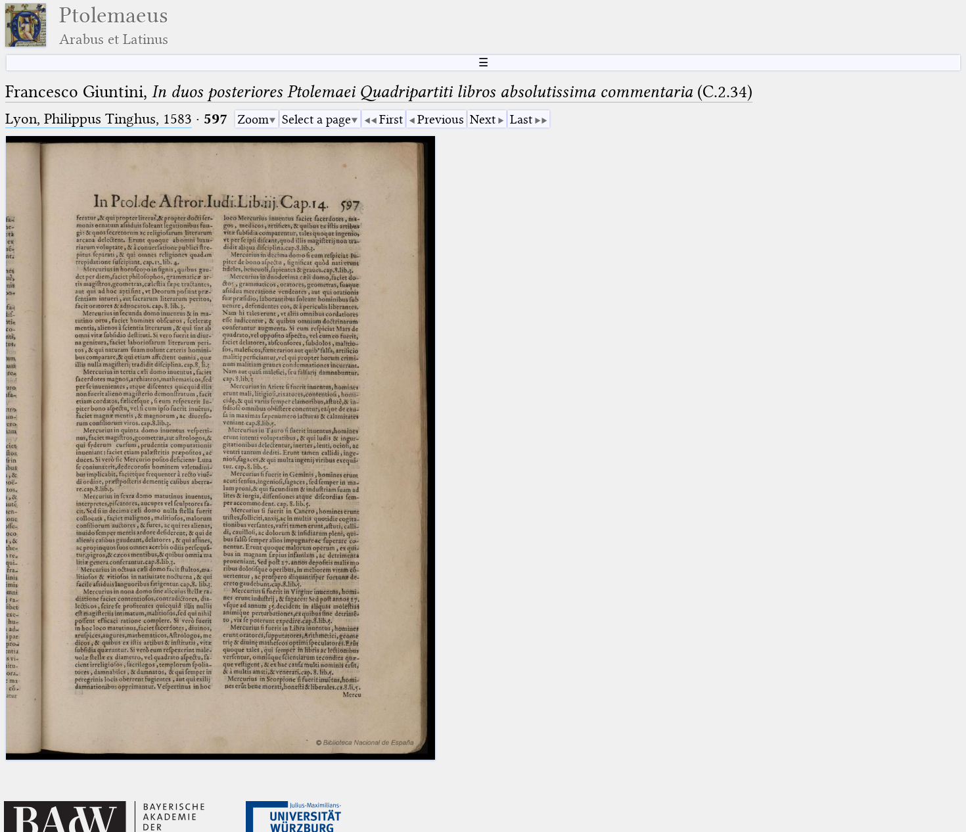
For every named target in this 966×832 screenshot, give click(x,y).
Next (482, 119)
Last (521, 119)
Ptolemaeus (113, 25)
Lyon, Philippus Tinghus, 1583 (98, 118)
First (391, 119)
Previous (440, 119)
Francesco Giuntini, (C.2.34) (378, 91)
